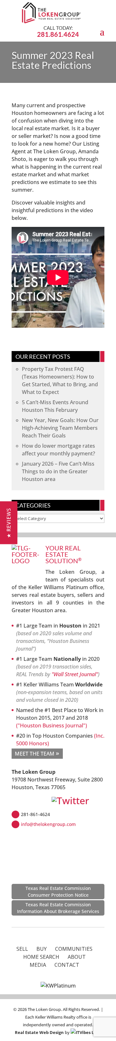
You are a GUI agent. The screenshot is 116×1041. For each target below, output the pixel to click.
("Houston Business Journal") (51, 725)
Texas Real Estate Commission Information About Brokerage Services (58, 907)
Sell (22, 948)
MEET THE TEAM (34, 753)
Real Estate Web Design (39, 1032)
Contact (66, 964)
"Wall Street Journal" (75, 674)
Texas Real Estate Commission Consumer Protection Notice (58, 891)
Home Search (41, 956)
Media (38, 964)
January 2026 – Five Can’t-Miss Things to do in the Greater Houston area (58, 471)
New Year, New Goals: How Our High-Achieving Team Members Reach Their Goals (60, 428)
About (77, 956)
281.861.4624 (58, 34)
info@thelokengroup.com (48, 824)
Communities (73, 948)
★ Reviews (8, 523)
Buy (41, 948)
